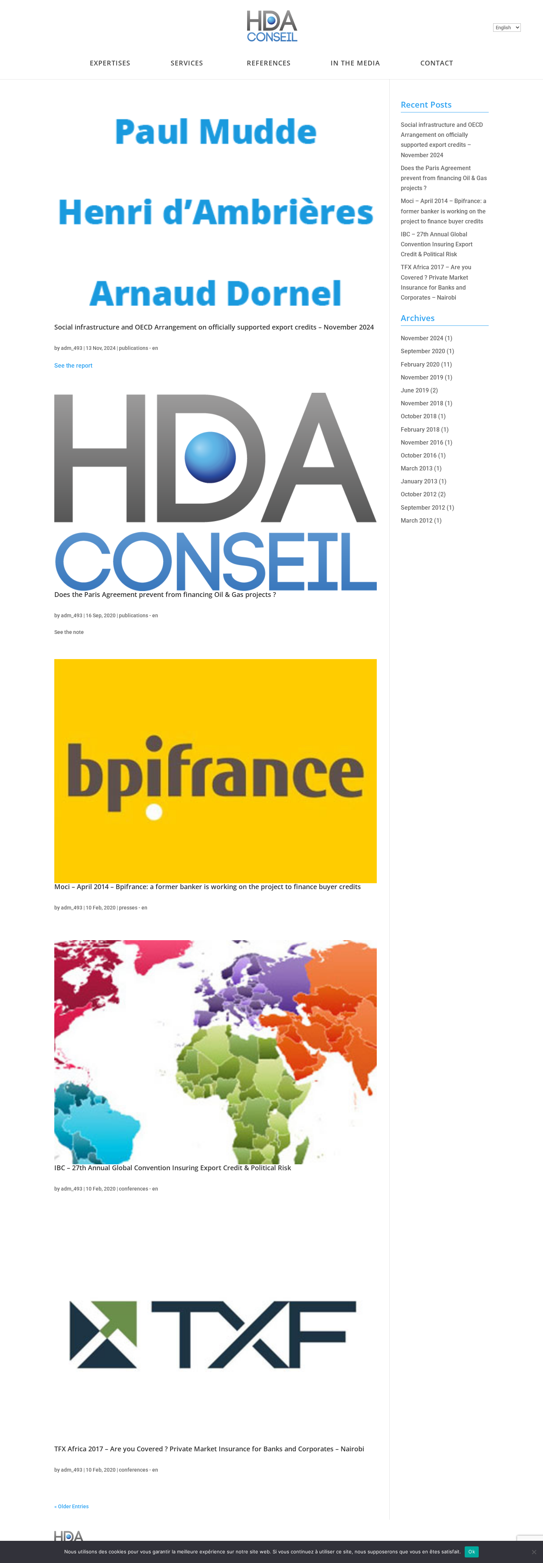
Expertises (110, 62)
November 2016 (422, 442)
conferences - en (138, 1189)
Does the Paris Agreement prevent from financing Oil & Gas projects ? (165, 594)
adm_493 (71, 348)
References (269, 62)
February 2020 (420, 364)
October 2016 (419, 455)
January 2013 (419, 481)
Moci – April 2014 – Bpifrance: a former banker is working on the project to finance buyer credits (207, 886)
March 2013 (417, 468)
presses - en (133, 908)
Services (187, 62)
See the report (73, 365)
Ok (471, 1551)
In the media (355, 62)
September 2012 (423, 507)
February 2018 (420, 429)
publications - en (138, 348)
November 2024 (422, 338)
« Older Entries (71, 1506)
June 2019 (415, 390)
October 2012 (419, 494)
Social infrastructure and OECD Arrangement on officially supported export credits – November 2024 (214, 327)
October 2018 (419, 416)
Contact (436, 62)
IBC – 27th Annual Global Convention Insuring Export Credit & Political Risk (172, 1167)
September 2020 (423, 351)
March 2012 (417, 520)
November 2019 (422, 377)
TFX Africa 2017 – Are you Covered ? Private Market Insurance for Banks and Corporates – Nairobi (209, 1448)
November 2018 (422, 403)
